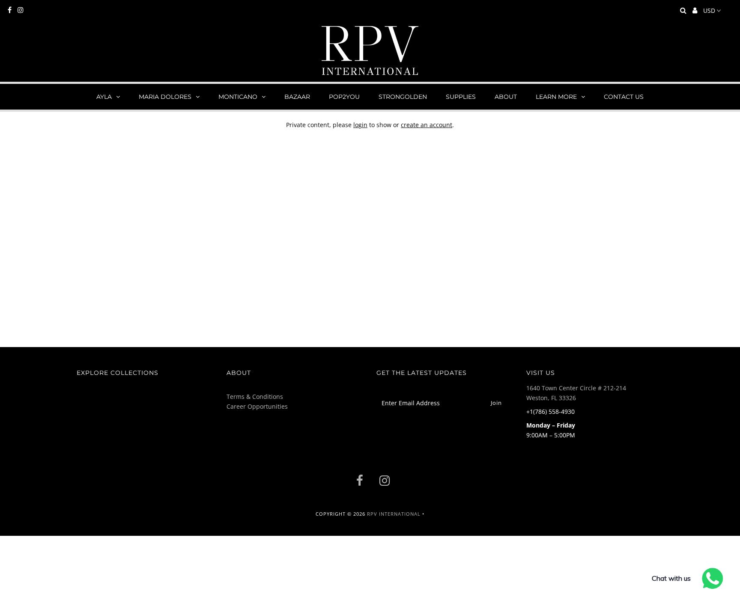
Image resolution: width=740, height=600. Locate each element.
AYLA (104, 97)
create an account (426, 125)
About (506, 97)
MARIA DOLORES (165, 97)
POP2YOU (344, 97)
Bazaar (297, 97)
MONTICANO (237, 97)
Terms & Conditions (255, 396)
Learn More (556, 97)
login (360, 125)
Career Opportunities (257, 406)
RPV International (394, 514)
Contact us (624, 97)
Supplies (461, 97)
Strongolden (403, 97)
